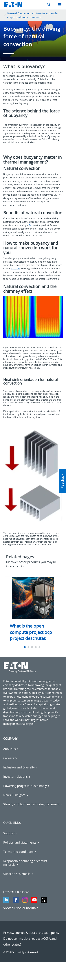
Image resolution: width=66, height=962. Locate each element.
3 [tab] (32, 647)
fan (30, 225)
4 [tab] (36, 647)
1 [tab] (25, 647)
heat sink (15, 268)
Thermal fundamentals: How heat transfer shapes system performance (32, 15)
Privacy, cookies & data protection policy (31, 933)
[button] (62, 481)
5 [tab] (39, 647)
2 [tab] (28, 647)
